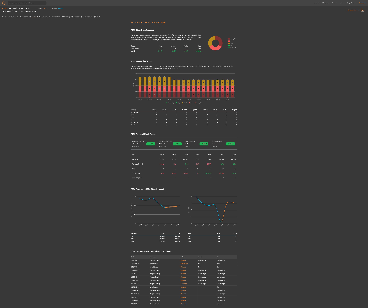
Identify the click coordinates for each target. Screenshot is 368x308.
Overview (16, 17)
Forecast (35, 17)
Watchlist (325, 3)
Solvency (67, 17)
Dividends (77, 17)
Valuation (7, 17)
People (98, 17)
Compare (44, 17)
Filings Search (351, 3)
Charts (334, 3)
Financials (25, 17)
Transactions (88, 17)
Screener (316, 3)
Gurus (341, 3)
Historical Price (56, 17)
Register (361, 3)
